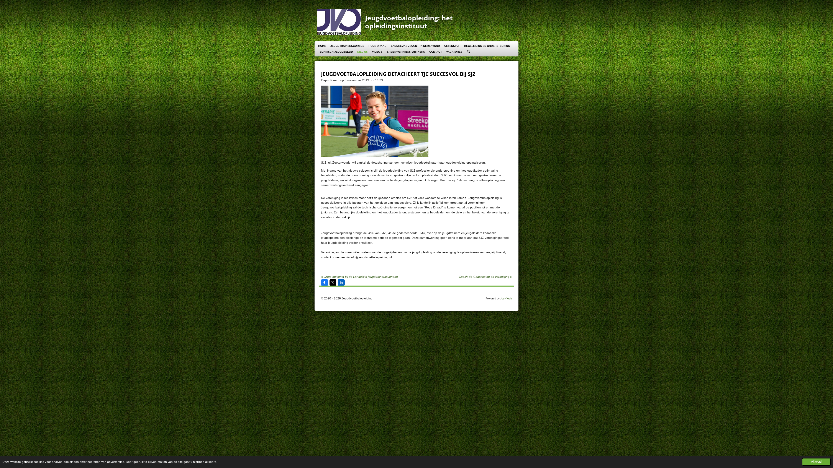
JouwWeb (506, 298)
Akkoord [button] (816, 461)
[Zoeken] (468, 51)
